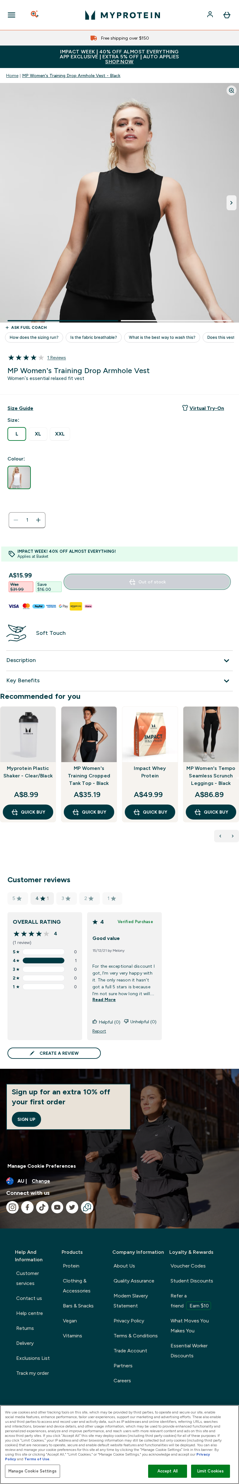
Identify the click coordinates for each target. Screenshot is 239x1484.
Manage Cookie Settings (32, 1471)
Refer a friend (190, 1300)
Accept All (167, 1471)
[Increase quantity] (38, 520)
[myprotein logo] (122, 15)
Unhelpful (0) (143, 1021)
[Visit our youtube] (57, 1207)
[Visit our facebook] (27, 1207)
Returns (25, 1328)
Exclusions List (33, 1358)
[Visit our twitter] (72, 1207)
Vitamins (72, 1335)
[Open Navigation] (11, 15)
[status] (27, 520)
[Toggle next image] (232, 202)
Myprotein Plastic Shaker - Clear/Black (28, 772)
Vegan (70, 1320)
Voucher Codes (188, 1265)
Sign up (26, 1119)
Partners (123, 1365)
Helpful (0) (109, 1021)
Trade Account (130, 1350)
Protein (71, 1265)
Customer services (27, 1278)
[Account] (210, 15)
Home (12, 75)
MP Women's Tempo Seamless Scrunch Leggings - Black (210, 776)
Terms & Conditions (136, 1335)
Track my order (32, 1373)
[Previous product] (220, 836)
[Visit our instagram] (12, 1207)
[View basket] (226, 15)
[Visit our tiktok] (42, 1207)
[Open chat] (87, 1207)
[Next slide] (238, 778)
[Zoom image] (232, 90)
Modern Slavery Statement (131, 1300)
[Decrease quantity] (16, 520)
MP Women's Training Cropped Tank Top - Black (89, 776)
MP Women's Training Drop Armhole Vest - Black (71, 75)
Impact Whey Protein (150, 772)
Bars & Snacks (78, 1305)
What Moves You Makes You (190, 1325)
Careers (122, 1380)
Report (99, 1031)
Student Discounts (192, 1280)
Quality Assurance (134, 1280)
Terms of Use (36, 1459)
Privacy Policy (129, 1320)
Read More (104, 999)
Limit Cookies (210, 1471)
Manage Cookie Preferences (41, 1166)
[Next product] (233, 836)
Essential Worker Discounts (189, 1350)
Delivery (25, 1343)
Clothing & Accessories (77, 1285)
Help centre (29, 1313)
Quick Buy (33, 812)
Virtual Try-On (207, 408)
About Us (124, 1265)
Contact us (29, 1298)
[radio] (16, 434)
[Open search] (35, 15)
